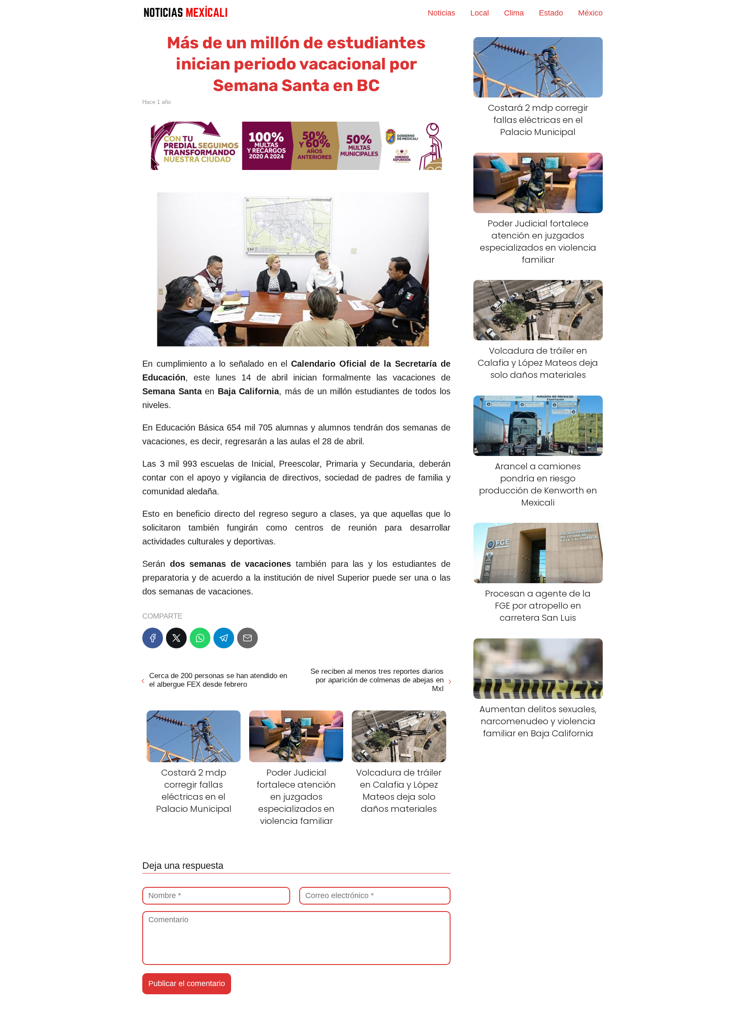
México (590, 13)
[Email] (247, 638)
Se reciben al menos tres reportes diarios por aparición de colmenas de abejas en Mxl (376, 680)
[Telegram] (223, 638)
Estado (551, 13)
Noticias (441, 13)
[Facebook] (152, 638)
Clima (514, 13)
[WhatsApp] (200, 638)
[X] (176, 638)
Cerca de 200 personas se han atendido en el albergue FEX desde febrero (218, 680)
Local (479, 13)
